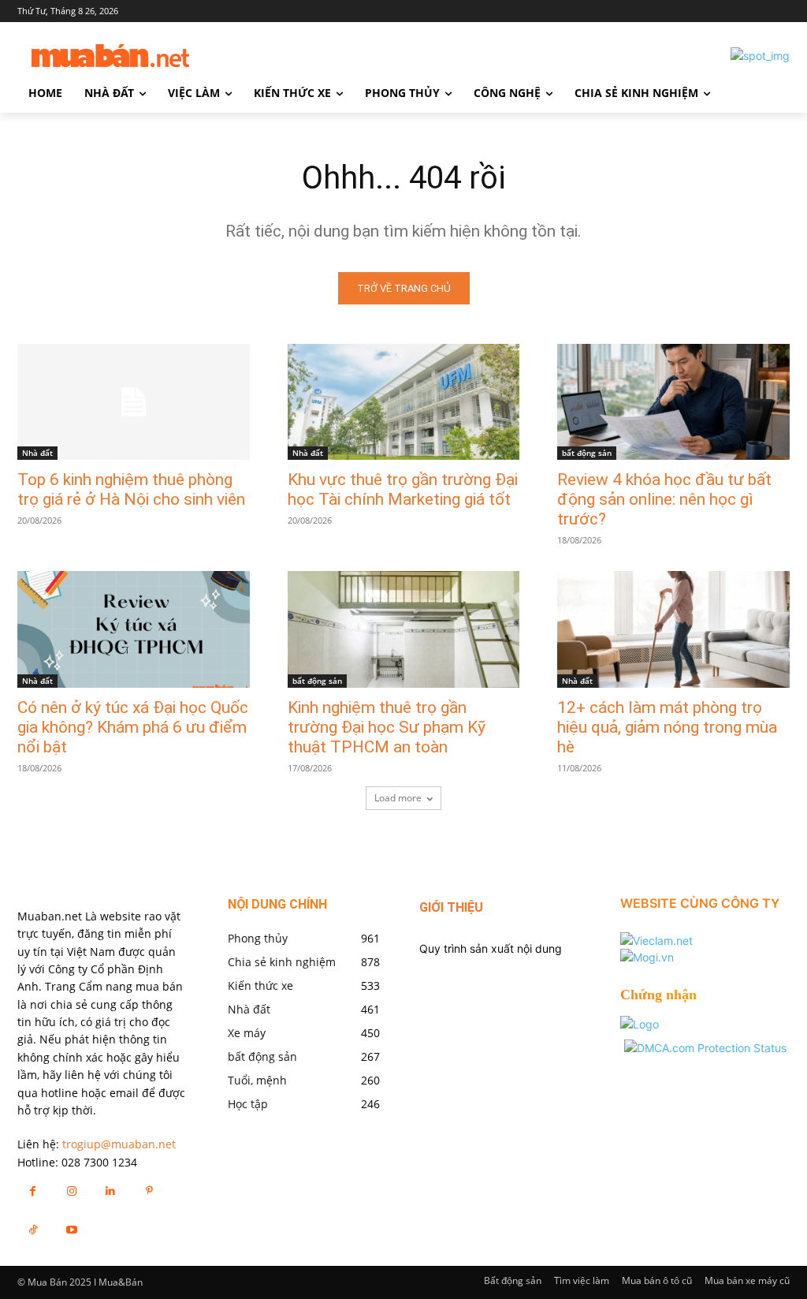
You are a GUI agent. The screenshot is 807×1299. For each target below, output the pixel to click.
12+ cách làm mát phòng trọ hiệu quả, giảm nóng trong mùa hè (667, 727)
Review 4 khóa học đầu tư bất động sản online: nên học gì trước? (664, 499)
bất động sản (587, 452)
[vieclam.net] (656, 940)
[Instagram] (71, 1190)
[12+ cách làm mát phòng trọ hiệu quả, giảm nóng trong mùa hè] (673, 629)
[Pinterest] (149, 1190)
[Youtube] (71, 1229)
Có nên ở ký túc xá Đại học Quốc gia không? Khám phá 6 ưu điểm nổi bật (132, 727)
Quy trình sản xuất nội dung (490, 948)
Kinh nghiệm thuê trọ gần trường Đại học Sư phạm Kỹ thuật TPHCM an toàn (386, 727)
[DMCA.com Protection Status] (705, 1048)
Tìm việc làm (581, 1280)
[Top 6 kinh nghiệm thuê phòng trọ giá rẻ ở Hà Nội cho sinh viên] (133, 402)
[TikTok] (32, 1229)
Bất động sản (512, 1280)
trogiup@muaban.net (119, 1144)
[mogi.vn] (647, 957)
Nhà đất (37, 452)
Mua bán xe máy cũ (747, 1280)
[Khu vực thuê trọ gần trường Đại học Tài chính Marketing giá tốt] (404, 402)
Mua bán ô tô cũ (657, 1280)
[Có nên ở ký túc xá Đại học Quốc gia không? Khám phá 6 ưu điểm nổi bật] (133, 629)
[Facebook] (32, 1190)
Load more (398, 797)
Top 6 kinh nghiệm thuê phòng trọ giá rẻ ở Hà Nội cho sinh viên (131, 489)
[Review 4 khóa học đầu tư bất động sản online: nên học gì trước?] (673, 402)
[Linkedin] (110, 1190)
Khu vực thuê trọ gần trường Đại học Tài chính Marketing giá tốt (403, 489)
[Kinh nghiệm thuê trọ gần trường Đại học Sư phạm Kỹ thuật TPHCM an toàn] (404, 629)
